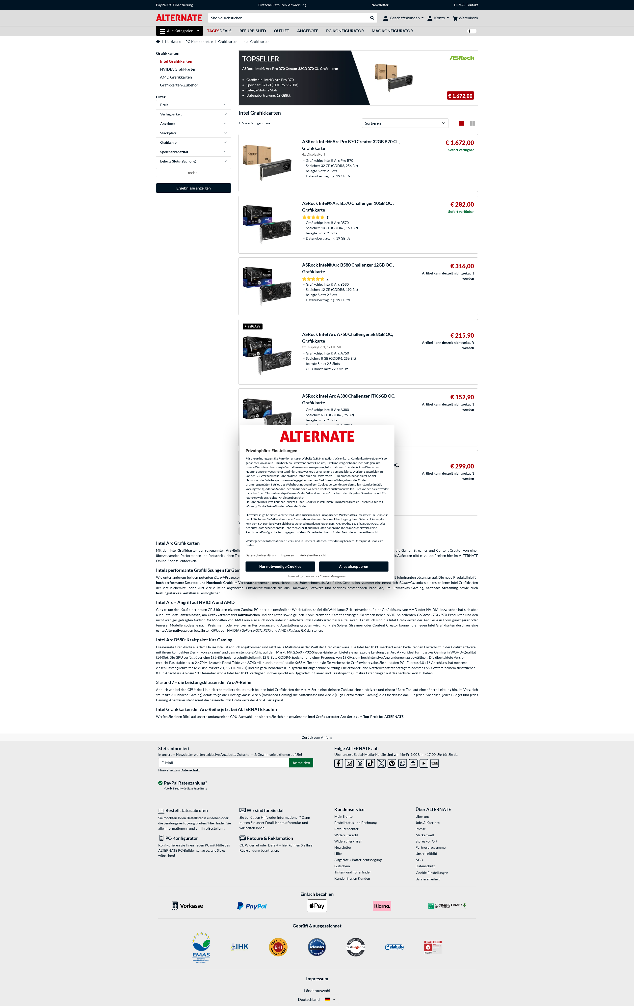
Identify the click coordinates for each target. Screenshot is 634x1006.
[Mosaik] (473, 123)
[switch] (471, 31)
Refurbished (252, 30)
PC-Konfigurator (345, 30)
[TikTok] (370, 762)
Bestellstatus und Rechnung (355, 822)
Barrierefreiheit (428, 879)
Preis (164, 105)
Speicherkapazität (174, 152)
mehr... (193, 172)
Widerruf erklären (348, 841)
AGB (419, 860)
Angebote (307, 30)
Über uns (422, 816)
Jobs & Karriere (428, 822)
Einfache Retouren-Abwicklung (282, 5)
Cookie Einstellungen (432, 872)
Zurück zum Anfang (317, 737)
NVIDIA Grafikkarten (178, 69)
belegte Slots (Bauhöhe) (178, 161)
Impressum (317, 978)
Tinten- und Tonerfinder (352, 872)
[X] (381, 762)
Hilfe (458, 5)
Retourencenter (346, 829)
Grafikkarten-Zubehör (179, 84)
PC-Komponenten (199, 41)
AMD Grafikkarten (176, 77)
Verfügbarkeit (171, 114)
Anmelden (301, 762)
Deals (219, 30)
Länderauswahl (317, 990)
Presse (421, 829)
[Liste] (461, 123)
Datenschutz (190, 770)
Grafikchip (168, 142)
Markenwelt (425, 835)
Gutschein (342, 866)
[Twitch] (434, 762)
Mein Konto (343, 816)
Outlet (281, 30)
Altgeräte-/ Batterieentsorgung (358, 860)
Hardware (173, 41)
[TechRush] (413, 762)
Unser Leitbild (426, 853)
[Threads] (360, 762)
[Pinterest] (392, 762)
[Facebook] (338, 762)
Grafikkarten (228, 41)
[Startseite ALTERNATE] (179, 17)
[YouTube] (424, 762)
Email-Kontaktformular (283, 822)
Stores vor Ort (426, 841)
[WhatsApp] (402, 762)
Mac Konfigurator (392, 30)
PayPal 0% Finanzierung (174, 5)
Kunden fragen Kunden (352, 878)
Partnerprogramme (431, 847)
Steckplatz (168, 133)
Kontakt (472, 5)
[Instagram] (349, 762)
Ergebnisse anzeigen (193, 188)
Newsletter (380, 5)
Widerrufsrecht (346, 835)
